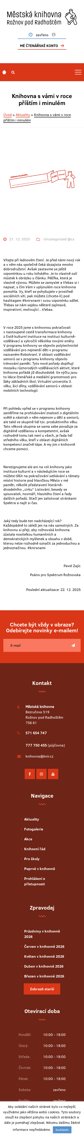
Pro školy (31, 858)
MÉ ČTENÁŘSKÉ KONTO (39, 45)
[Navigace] (4, 72)
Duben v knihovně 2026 (43, 966)
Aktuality (23, 114)
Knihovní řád (34, 848)
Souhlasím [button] (62, 1130)
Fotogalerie (33, 829)
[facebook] (30, 774)
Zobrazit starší (42, 988)
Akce (28, 838)
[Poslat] (73, 645)
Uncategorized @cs (58, 239)
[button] (13, 72)
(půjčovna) (45, 745)
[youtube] (53, 774)
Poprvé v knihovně (39, 868)
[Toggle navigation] (78, 72)
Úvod (7, 114)
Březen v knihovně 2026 (44, 976)
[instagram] (41, 774)
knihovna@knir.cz (39, 756)
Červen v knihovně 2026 (44, 946)
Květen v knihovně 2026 (44, 956)
